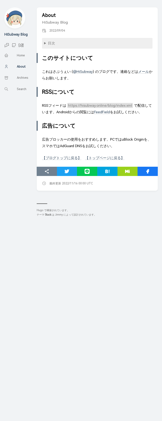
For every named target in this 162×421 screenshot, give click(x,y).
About (49, 15)
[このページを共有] (47, 171)
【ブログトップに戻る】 (61, 158)
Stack (48, 214)
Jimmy (59, 214)
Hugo (40, 210)
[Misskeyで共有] (127, 171)
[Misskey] (21, 47)
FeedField (102, 112)
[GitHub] (13, 47)
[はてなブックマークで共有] (107, 171)
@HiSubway (83, 71)
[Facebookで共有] (148, 171)
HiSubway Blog (16, 34)
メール (143, 71)
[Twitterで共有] (67, 171)
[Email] (6, 47)
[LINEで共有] (87, 171)
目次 (51, 43)
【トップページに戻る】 (104, 158)
